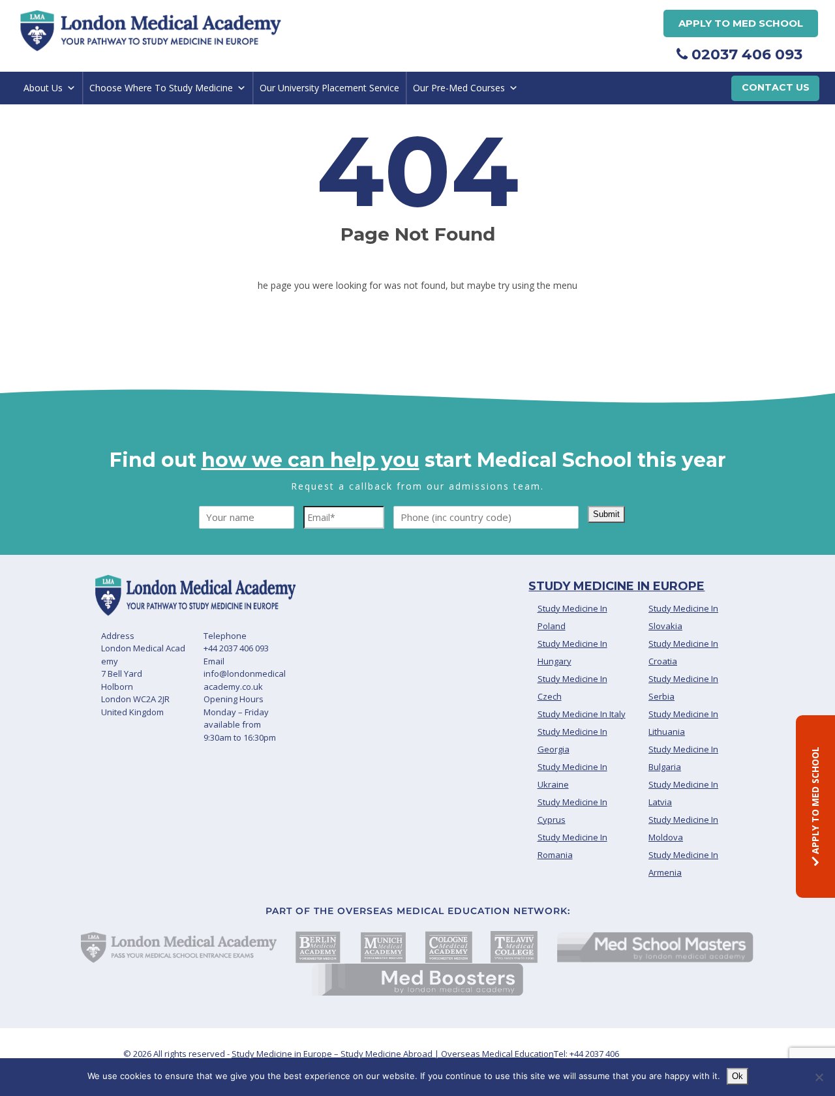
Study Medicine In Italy (582, 714)
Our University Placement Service (329, 87)
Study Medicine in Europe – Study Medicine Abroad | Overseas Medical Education (393, 1053)
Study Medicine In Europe (616, 586)
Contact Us (776, 87)
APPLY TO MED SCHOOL (815, 802)
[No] (818, 1077)
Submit (606, 514)
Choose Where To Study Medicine (161, 87)
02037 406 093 (745, 54)
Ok (737, 1076)
